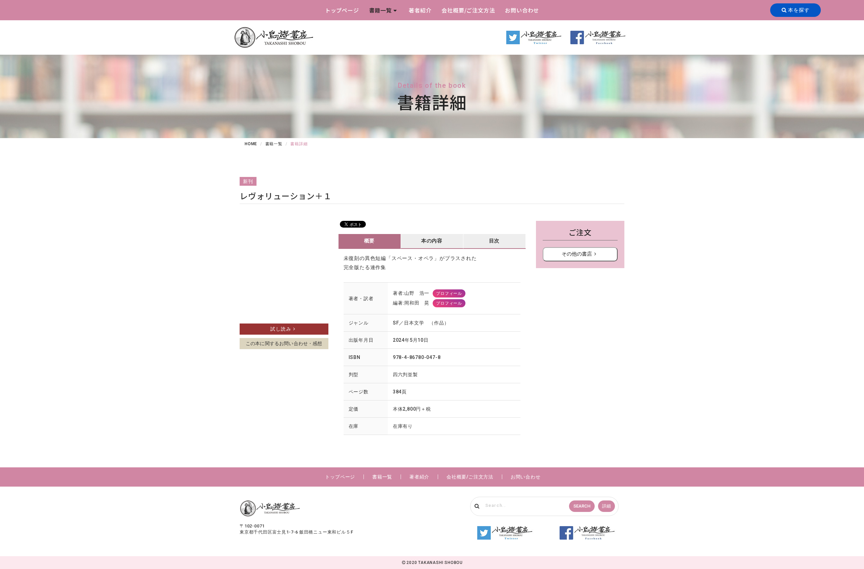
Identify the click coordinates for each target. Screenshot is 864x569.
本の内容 (431, 241)
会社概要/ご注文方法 (468, 10)
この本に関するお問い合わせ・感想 (284, 343)
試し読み (280, 329)
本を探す (797, 10)
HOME (251, 143)
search (581, 506)
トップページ (342, 10)
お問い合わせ (522, 10)
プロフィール (449, 293)
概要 (369, 241)
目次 (494, 241)
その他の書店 (577, 254)
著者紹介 (420, 10)
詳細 (606, 506)
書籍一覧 (380, 10)
